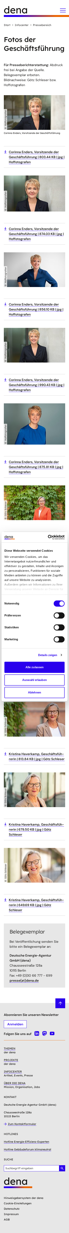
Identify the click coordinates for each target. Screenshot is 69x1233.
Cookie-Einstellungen (17, 1203)
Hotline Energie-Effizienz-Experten (26, 1141)
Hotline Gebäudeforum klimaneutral (27, 1149)
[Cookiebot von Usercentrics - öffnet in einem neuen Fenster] (49, 537)
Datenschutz (12, 1208)
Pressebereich (42, 25)
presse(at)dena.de (24, 980)
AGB (7, 1219)
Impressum (11, 1214)
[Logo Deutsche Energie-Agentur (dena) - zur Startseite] (19, 11)
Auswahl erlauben (34, 680)
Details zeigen (47, 655)
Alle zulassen (34, 667)
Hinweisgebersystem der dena (23, 1198)
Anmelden (15, 1024)
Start (7, 25)
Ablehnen (34, 692)
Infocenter (22, 25)
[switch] (59, 615)
